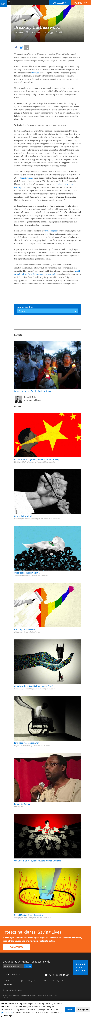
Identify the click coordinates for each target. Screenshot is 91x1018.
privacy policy (7, 1012)
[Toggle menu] (9, 2)
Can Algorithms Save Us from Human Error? (33, 686)
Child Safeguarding (58, 981)
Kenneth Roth (30, 397)
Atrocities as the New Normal (27, 572)
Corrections (17, 981)
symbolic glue (51, 230)
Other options (83, 1009)
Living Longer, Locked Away (26, 742)
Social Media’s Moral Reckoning (28, 914)
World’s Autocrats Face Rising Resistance (32, 391)
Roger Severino (26, 177)
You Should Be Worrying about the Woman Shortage (37, 860)
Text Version (8, 984)
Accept (69, 1009)
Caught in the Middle (23, 516)
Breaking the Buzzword (24, 629)
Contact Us (7, 981)
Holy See (35, 72)
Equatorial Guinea (22, 803)
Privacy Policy (27, 981)
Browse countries (25, 306)
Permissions (38, 981)
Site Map (47, 981)
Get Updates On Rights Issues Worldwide (26, 961)
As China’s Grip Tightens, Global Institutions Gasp (36, 459)
